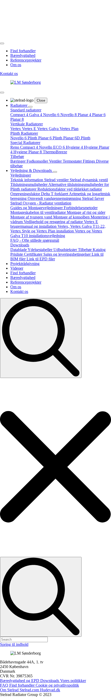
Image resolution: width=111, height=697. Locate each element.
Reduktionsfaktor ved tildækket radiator (69, 189)
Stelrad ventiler (57, 180)
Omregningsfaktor (25, 194)
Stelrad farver (93, 198)
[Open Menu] (2, 43)
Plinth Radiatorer (24, 133)
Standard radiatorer (25, 110)
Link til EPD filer (41, 259)
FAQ (4, 685)
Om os (15, 65)
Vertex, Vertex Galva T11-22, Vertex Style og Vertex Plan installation (58, 228)
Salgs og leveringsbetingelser (67, 254)
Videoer (16, 268)
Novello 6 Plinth (24, 138)
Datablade (19, 249)
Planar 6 (99, 114)
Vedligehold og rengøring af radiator (54, 221)
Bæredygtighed (22, 55)
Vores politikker (73, 680)
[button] (55, 467)
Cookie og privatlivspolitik (57, 685)
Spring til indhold (14, 644)
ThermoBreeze (55, 152)
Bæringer (18, 161)
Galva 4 (36, 114)
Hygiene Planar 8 (28, 152)
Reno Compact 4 (24, 147)
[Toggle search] (41, 338)
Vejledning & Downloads (31, 170)
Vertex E (29, 128)
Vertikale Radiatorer (26, 124)
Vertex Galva (48, 128)
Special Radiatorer (25, 142)
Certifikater (33, 254)
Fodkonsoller (38, 161)
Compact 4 (19, 114)
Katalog (99, 249)
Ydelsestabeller (40, 249)
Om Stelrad (10, 690)
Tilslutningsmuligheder (29, 184)
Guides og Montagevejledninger (37, 208)
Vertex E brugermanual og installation (54, 224)
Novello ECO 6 (52, 147)
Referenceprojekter (25, 60)
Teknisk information (27, 180)
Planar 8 (17, 119)
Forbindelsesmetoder (81, 208)
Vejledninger (20, 175)
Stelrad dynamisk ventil (89, 180)
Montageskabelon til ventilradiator (38, 212)
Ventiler (56, 161)
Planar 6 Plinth (50, 138)
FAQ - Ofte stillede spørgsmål (34, 240)
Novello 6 (51, 114)
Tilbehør (17, 156)
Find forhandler (23, 51)
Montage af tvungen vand (31, 217)
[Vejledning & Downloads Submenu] (55, 172)
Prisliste (17, 254)
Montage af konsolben (72, 217)
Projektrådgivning (24, 263)
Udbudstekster (65, 249)
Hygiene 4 (75, 147)
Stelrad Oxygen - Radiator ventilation (40, 203)
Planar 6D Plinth (76, 138)
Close (41, 100)
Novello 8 (69, 114)
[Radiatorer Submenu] (30, 107)
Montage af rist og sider (86, 212)
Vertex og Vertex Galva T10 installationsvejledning (56, 233)
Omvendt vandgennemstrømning (55, 198)
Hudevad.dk (50, 690)
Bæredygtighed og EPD (20, 680)
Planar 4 (85, 114)
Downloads (19, 245)
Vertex (16, 128)
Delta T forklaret (55, 194)
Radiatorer (19, 105)
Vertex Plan (69, 128)
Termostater (73, 161)
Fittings (89, 161)
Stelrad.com (30, 690)
